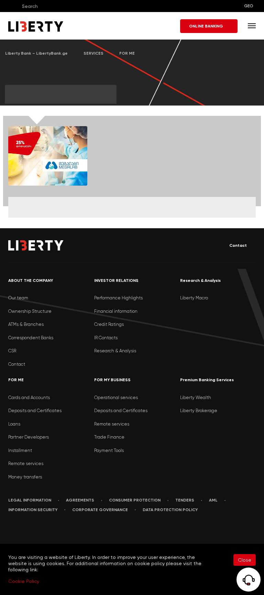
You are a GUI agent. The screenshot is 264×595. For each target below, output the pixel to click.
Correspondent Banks (30, 337)
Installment (20, 450)
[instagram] (75, 531)
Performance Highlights (118, 297)
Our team (18, 297)
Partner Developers (28, 437)
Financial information (116, 311)
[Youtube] (41, 531)
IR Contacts (106, 337)
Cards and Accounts (29, 397)
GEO (248, 5)
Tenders (184, 500)
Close (244, 560)
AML (213, 500)
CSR (12, 350)
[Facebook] (9, 531)
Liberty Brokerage (198, 410)
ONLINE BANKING (206, 26)
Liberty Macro (194, 297)
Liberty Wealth (195, 397)
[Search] (13, 6)
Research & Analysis (115, 350)
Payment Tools (109, 450)
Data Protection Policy (170, 509)
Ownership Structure (30, 311)
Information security (32, 509)
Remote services (25, 463)
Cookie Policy (23, 581)
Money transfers (25, 477)
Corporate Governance (100, 509)
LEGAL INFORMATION (29, 500)
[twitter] (57, 531)
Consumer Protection (135, 500)
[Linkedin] (25, 531)
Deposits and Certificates (35, 410)
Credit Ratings (109, 324)
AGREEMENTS (80, 500)
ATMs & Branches (26, 324)
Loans (14, 424)
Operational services (116, 397)
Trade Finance (109, 437)
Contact (238, 245)
